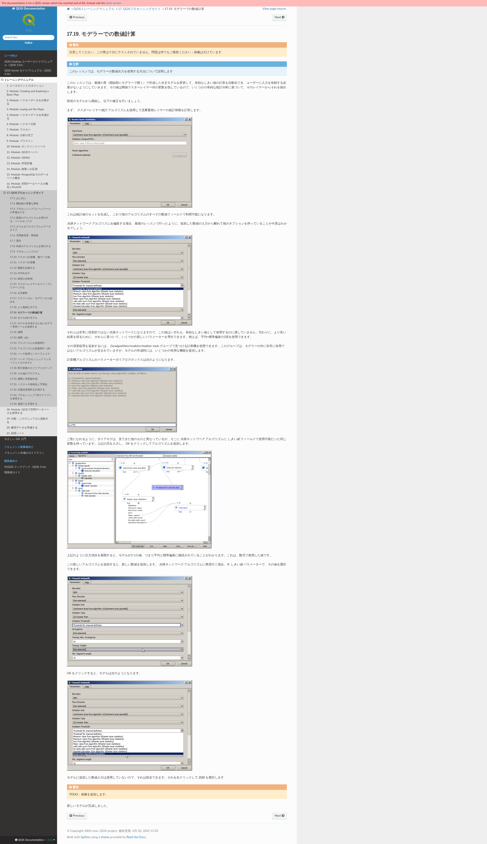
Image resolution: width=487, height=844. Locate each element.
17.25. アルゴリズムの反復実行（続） (31, 348)
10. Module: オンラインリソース (26, 146)
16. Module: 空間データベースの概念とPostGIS (27, 185)
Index (28, 42)
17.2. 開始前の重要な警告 (24, 203)
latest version (113, 3)
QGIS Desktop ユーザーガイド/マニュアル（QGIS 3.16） (28, 63)
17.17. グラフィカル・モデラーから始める (31, 300)
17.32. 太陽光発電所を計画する (27, 390)
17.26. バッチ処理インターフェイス (30, 354)
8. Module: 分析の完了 (20, 135)
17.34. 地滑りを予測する (23, 404)
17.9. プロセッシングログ (24, 252)
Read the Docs (136, 837)
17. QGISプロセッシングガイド (25, 192)
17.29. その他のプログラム (25, 373)
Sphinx (85, 837)
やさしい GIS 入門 (15, 439)
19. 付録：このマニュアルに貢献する (27, 420)
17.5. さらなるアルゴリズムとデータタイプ (30, 228)
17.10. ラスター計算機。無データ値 (30, 257)
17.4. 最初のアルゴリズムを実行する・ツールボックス (29, 220)
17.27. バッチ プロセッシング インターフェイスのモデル (30, 361)
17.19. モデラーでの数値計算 (26, 312)
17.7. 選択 (15, 241)
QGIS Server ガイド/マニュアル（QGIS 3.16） (27, 72)
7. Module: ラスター (19, 129)
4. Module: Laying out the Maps (25, 109)
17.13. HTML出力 (20, 273)
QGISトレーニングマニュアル (94, 8)
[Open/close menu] (2, 80)
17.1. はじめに (18, 198)
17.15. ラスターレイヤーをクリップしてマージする (31, 286)
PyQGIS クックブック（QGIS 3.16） (26, 466)
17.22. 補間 (16, 332)
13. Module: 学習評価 (19, 163)
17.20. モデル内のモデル (23, 318)
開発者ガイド (12, 472)
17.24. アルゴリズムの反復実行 (27, 343)
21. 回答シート (15, 433)
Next (278, 17)
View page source (274, 8)
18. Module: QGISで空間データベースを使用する (28, 411)
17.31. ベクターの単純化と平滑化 (28, 384)
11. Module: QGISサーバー (22, 152)
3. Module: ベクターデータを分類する (28, 102)
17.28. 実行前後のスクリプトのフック (31, 368)
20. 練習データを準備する (22, 427)
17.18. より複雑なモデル (23, 307)
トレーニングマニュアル (19, 79)
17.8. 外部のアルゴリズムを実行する (30, 246)
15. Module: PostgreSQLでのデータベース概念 (28, 176)
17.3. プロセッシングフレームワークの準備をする (30, 211)
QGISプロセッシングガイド (139, 8)
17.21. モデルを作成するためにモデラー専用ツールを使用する (31, 325)
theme (105, 837)
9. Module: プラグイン (20, 141)
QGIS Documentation (30, 8)
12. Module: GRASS (18, 157)
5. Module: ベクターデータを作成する (28, 117)
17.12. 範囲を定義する (22, 268)
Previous (78, 17)
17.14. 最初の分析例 (21, 279)
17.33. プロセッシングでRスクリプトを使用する (30, 397)
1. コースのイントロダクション (25, 85)
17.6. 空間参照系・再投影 (24, 235)
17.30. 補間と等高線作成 (23, 379)
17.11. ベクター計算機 (22, 262)
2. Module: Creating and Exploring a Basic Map (28, 93)
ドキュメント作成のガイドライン (24, 452)
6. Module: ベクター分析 (21, 124)
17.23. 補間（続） (20, 338)
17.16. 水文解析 (19, 293)
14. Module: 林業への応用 (22, 169)
